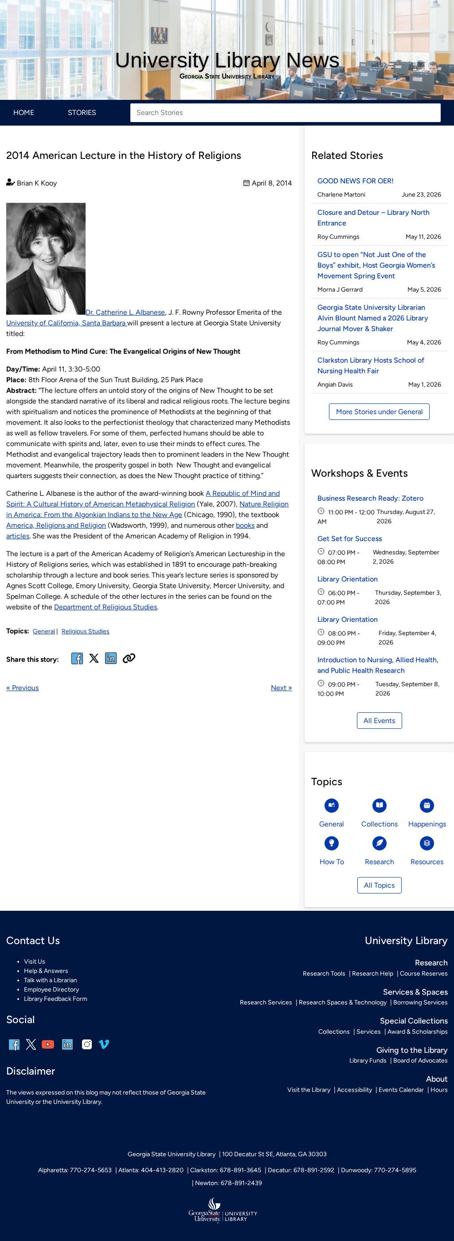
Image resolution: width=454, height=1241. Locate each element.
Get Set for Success (349, 538)
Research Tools (324, 973)
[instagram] (87, 1050)
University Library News (227, 60)
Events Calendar (401, 1090)
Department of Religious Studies (105, 607)
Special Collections (414, 1020)
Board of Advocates (420, 1060)
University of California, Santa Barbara (66, 323)
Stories (82, 112)
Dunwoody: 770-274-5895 (378, 1170)
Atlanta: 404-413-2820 (151, 1170)
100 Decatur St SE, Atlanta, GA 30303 (274, 1154)
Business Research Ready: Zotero (370, 498)
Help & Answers (46, 971)
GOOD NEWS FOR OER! (355, 181)
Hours (439, 1090)
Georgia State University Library (227, 76)
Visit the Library (308, 1090)
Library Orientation (347, 579)
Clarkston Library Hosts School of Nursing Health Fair (370, 365)
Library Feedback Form (55, 999)
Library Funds (368, 1060)
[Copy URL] (129, 659)
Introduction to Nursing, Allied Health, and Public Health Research (377, 665)
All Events (379, 720)
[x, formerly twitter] (94, 661)
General (44, 631)
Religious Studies (86, 631)
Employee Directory (51, 989)
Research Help (372, 973)
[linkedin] (67, 1050)
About (437, 1078)
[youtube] (48, 1050)
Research (431, 962)
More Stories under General (379, 411)
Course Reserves (424, 973)
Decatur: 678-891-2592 (301, 1170)
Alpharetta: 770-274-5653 (75, 1170)
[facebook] (77, 664)
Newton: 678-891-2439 (228, 1183)
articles (17, 536)
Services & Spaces (415, 991)
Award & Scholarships (417, 1031)
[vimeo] (103, 1047)
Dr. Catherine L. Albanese (125, 312)
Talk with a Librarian (50, 980)
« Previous (22, 688)
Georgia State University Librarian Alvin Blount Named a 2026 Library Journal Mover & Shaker (372, 318)
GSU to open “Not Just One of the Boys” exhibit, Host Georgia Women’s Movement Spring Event (376, 265)
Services (368, 1031)
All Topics (379, 885)
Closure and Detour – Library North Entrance (373, 217)
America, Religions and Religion (56, 525)
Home (23, 112)
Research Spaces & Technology (343, 1002)
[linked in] (111, 664)
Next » (281, 688)
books (245, 525)
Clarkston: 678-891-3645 (225, 1170)
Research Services (266, 1002)
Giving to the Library (412, 1050)
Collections (334, 1031)
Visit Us (34, 961)
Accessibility (354, 1090)
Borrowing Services (420, 1002)
